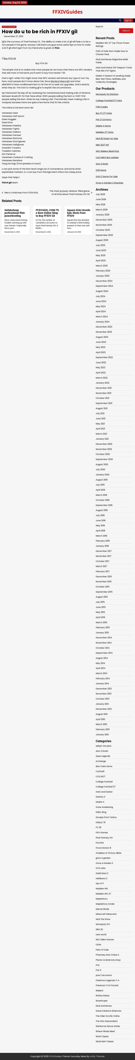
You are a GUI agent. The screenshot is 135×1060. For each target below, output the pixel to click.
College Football (104, 781)
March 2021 (101, 433)
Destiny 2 (100, 796)
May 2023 (100, 347)
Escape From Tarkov (106, 817)
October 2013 (102, 698)
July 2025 (100, 245)
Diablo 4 (100, 801)
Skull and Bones (104, 1005)
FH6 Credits (102, 106)
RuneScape (101, 1000)
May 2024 (101, 306)
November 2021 (103, 393)
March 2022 (102, 377)
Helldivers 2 (101, 878)
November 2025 (104, 224)
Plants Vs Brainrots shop (108, 959)
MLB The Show (103, 919)
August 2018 (102, 510)
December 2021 (104, 387)
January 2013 (102, 703)
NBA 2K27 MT (102, 144)
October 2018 (102, 500)
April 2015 (100, 617)
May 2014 (100, 663)
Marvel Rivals (102, 909)
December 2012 (104, 708)
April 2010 (100, 719)
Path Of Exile (102, 949)
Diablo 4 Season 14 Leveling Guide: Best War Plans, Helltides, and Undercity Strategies (113, 78)
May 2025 (100, 255)
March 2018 (101, 535)
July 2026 (100, 194)
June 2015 (101, 607)
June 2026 (101, 199)
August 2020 (102, 464)
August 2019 (102, 479)
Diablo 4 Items (103, 125)
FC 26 (98, 827)
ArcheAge (101, 761)
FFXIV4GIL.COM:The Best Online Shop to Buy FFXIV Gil (47, 213)
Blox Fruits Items (104, 766)
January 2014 (102, 683)
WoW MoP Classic (105, 1041)
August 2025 (102, 240)
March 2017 (101, 566)
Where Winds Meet (105, 1031)
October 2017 (102, 561)
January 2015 (102, 632)
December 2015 (104, 576)
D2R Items (101, 170)
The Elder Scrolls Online (108, 1016)
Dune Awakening (104, 807)
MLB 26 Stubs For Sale (107, 138)
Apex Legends (103, 756)
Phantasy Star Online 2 (107, 954)
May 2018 (100, 525)
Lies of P (100, 883)
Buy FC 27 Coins (104, 113)
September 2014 (104, 652)
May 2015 (100, 612)
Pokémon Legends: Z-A (107, 980)
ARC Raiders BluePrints (107, 151)
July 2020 (100, 469)
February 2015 (103, 627)
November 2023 (104, 331)
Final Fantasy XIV (9, 27)
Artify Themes (97, 1056)
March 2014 (101, 673)
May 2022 (100, 367)
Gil (3, 41)
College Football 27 (105, 786)
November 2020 (104, 449)
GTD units (101, 868)
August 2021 (102, 408)
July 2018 (100, 515)
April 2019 (100, 489)
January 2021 (102, 438)
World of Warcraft (60, 81)
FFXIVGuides (67, 11)
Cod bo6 (100, 771)
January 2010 (102, 734)
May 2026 (100, 204)
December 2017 (104, 551)
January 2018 (102, 545)
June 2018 (101, 520)
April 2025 (101, 260)
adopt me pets (103, 745)
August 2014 (102, 658)
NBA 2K (99, 929)
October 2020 (103, 454)
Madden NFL (102, 888)
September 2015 (104, 591)
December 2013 (104, 688)
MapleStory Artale (105, 903)
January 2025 (102, 275)
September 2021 (104, 403)
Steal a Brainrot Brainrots (108, 1010)
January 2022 (102, 382)
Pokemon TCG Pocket (107, 985)
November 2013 (103, 693)
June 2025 (101, 250)
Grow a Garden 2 (104, 863)
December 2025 (104, 219)
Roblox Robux (103, 995)
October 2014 (103, 647)
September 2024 (104, 286)
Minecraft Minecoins (106, 914)
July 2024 (100, 296)
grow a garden (103, 858)
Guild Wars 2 (102, 873)
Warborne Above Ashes (108, 1026)
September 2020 (104, 459)
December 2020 (104, 444)
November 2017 (103, 556)
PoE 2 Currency (104, 119)
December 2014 (104, 637)
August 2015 (102, 596)
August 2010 (102, 714)
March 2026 (102, 209)
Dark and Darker (104, 791)
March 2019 (101, 495)
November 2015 (104, 581)
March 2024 (102, 316)
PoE (98, 965)
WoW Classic (102, 1036)
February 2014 (103, 678)
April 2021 (100, 428)
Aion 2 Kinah (102, 163)
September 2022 (104, 357)
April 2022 (101, 372)
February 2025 (103, 270)
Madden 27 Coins (104, 132)
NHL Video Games (105, 939)
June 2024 (101, 301)
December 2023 (104, 326)
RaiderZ (99, 990)
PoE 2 (98, 970)
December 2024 (104, 281)
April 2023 (101, 352)
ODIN (98, 944)
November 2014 (104, 642)
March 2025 (102, 265)
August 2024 (102, 291)
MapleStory (102, 898)
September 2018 (104, 505)
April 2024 (101, 311)
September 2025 (104, 235)
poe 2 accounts (104, 975)
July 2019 (100, 484)
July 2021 (100, 413)
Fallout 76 (100, 822)
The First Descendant (107, 1021)
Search (99, 26)
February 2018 (103, 540)
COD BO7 (100, 776)
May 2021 (100, 423)
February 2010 (103, 729)
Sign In (128, 20)
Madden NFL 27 (103, 893)
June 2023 (101, 342)
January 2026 (102, 214)
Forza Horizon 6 (103, 847)
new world (101, 934)
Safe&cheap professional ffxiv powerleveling (14, 213)
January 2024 (103, 321)
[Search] (120, 20)
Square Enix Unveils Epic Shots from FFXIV (78, 213)
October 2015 (102, 586)
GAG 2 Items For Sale (107, 176)
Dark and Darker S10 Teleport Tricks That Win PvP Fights (114, 69)
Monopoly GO (103, 924)
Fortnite (100, 842)
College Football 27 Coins (109, 100)
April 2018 (100, 530)
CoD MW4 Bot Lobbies (107, 157)
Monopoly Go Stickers (107, 94)
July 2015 (100, 602)
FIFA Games (102, 832)
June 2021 (100, 418)
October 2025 (103, 229)
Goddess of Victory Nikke (108, 853)
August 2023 (102, 337)
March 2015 (101, 622)
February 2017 (103, 571)
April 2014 (100, 668)
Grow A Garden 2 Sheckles (109, 182)
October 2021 (102, 398)
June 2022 (101, 362)
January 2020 (102, 474)
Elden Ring (101, 812)
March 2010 (101, 724)
